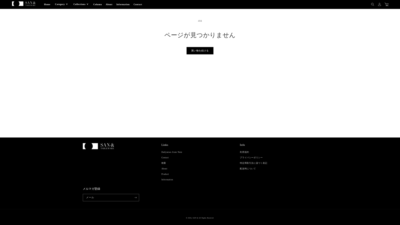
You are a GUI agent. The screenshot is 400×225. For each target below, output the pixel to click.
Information (123, 4)
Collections (79, 4)
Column (97, 4)
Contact (138, 4)
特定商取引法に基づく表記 (253, 163)
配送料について (248, 169)
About (109, 4)
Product (165, 174)
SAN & (195, 218)
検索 (163, 163)
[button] (372, 4)
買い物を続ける (200, 50)
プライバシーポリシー (251, 157)
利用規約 (244, 152)
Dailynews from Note (171, 152)
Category (60, 4)
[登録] (135, 197)
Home (47, 4)
